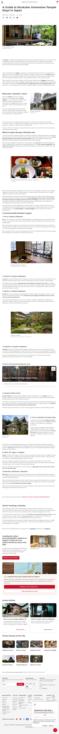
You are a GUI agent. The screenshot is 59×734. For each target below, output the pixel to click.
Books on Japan (21, 650)
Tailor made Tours (15, 704)
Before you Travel (35, 664)
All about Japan (54, 700)
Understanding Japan (22, 664)
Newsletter (4, 699)
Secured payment (29, 726)
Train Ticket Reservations (21, 700)
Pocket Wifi (30, 702)
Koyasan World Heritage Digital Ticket (20, 378)
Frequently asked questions (5, 710)
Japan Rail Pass (22, 697)
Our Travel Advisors (15, 709)
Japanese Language (50, 650)
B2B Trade (4, 702)
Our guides (15, 706)
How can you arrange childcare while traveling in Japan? (15, 619)
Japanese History (7, 664)
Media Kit (4, 704)
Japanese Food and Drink (8, 650)
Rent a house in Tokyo (38, 699)
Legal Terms (12, 724)
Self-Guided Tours (15, 702)
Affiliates (4, 701)
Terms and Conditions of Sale (22, 724)
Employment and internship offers (5, 707)
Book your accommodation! (11, 557)
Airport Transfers (22, 708)
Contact (6, 724)
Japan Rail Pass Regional (22, 703)
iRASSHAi (4, 713)
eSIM (29, 701)
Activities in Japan (49, 698)
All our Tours (15, 697)
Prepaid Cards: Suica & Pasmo (23, 706)
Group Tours (15, 699)
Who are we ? (5, 697)
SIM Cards (30, 699)
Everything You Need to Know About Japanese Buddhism (35, 497)
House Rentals (37, 697)
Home (3, 672)
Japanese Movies (35, 650)
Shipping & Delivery (6, 712)
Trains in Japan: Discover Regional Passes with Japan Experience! (43, 619)
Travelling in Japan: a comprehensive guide (14, 672)
